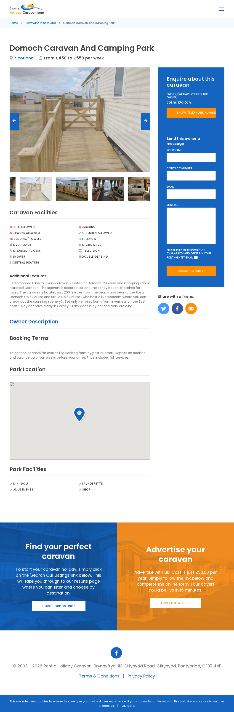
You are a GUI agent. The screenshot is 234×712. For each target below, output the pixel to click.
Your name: (175, 150)
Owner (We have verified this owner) (187, 96)
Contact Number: (180, 168)
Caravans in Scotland (41, 23)
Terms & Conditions (99, 676)
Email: (171, 186)
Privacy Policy (141, 676)
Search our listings (58, 606)
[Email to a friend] (191, 308)
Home (14, 23)
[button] (80, 414)
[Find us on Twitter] (163, 308)
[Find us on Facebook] (177, 308)
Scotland (24, 58)
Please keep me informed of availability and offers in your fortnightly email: (189, 254)
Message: (173, 205)
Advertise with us (176, 603)
